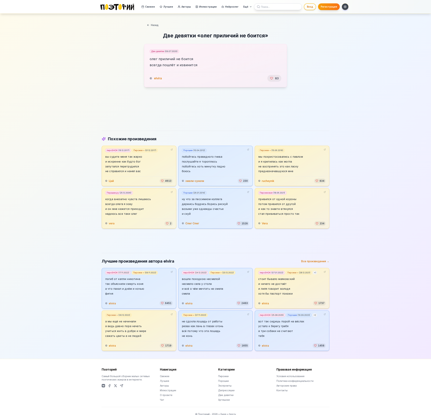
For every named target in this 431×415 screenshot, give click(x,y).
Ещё (245, 6)
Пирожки (223, 376)
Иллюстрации (208, 6)
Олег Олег (192, 223)
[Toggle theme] (345, 6)
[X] (115, 385)
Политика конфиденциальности (294, 380)
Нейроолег (232, 6)
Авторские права (286, 385)
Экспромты (224, 385)
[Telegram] (121, 385)
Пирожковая (272, 192)
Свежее (150, 6)
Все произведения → (315, 261)
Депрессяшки (226, 390)
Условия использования (290, 376)
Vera (265, 223)
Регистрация (329, 6)
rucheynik (268, 181)
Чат (162, 399)
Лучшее (168, 6)
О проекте (166, 395)
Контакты (282, 390)
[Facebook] (109, 385)
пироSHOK (118, 150)
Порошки (194, 150)
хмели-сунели (194, 181)
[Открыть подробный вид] (171, 149)
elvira (158, 78)
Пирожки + (145, 150)
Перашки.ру (119, 192)
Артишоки (224, 399)
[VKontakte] (103, 385)
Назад (154, 25)
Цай (111, 181)
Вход (310, 6)
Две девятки (164, 51)
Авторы (186, 6)
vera (111, 223)
